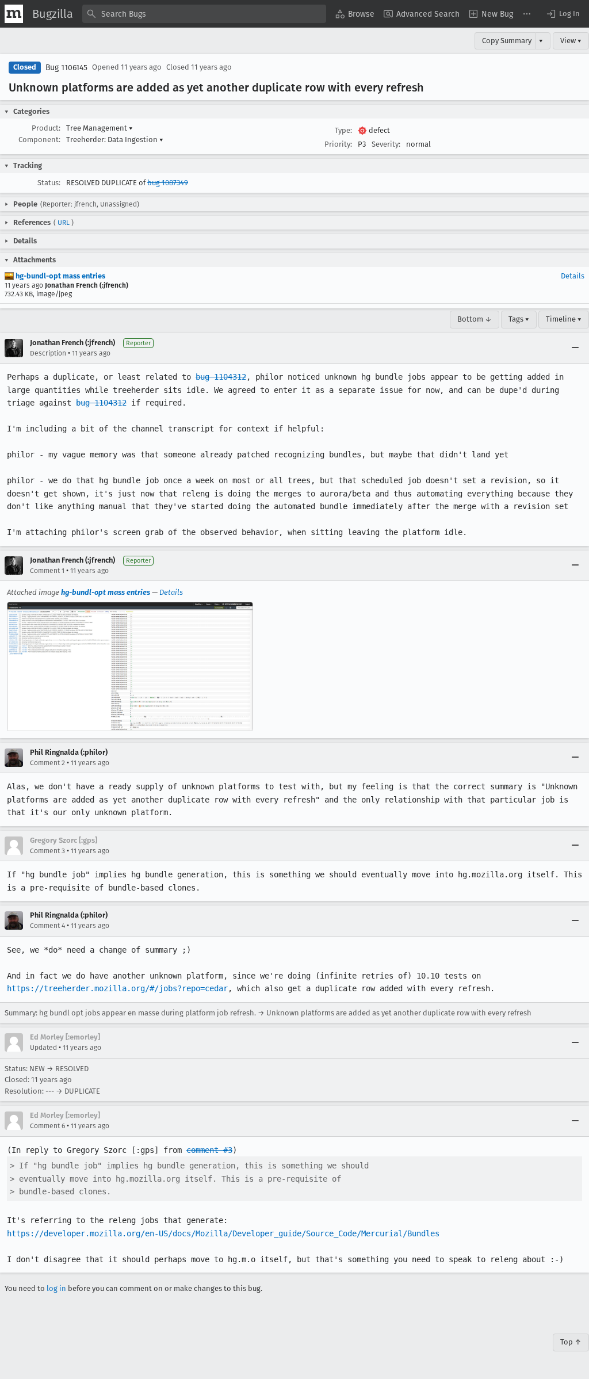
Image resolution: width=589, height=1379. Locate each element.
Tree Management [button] (99, 128)
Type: (343, 130)
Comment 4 (47, 926)
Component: (39, 139)
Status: (48, 182)
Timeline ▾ (564, 319)
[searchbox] (204, 14)
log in (56, 1288)
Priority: (338, 144)
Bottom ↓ (474, 319)
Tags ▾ (518, 319)
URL (64, 223)
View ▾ (571, 40)
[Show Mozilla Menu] (14, 14)
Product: (46, 128)
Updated (43, 1048)
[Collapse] (575, 348)
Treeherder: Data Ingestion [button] (114, 139)
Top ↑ (571, 1342)
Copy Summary (506, 40)
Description (48, 353)
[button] (562, 14)
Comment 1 (47, 571)
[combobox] (204, 14)
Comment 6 (47, 1126)
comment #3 (209, 1150)
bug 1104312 (221, 376)
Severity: (386, 144)
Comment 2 (47, 763)
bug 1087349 (167, 182)
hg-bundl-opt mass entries (59, 276)
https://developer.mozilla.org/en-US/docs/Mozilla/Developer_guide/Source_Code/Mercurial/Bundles (223, 1233)
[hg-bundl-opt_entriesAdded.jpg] (130, 666)
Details (572, 276)
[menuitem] (355, 14)
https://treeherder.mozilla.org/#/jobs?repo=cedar (117, 988)
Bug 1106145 (66, 67)
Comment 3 (47, 851)
